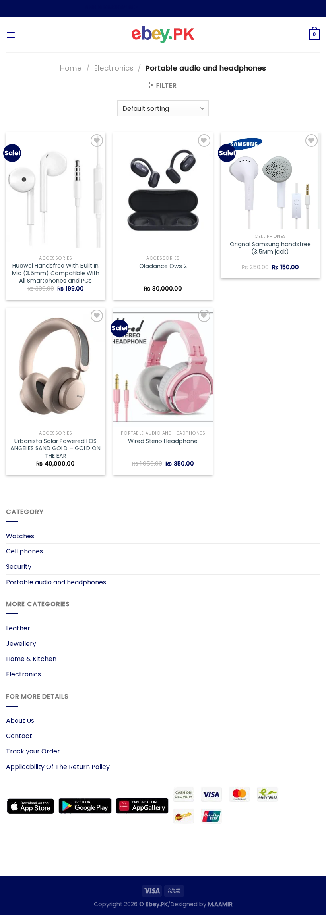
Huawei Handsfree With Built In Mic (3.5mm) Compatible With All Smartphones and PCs (55, 273)
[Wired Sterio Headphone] (163, 367)
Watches (20, 536)
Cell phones (24, 551)
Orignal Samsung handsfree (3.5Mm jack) (270, 248)
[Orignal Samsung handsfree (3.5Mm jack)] (270, 181)
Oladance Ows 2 (163, 266)
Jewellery (21, 643)
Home (71, 68)
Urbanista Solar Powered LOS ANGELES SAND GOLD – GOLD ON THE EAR (55, 448)
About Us (20, 720)
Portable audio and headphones (56, 582)
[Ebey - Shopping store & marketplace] (163, 34)
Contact (19, 735)
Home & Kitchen (31, 658)
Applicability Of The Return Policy (58, 766)
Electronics (114, 68)
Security (18, 566)
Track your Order (33, 751)
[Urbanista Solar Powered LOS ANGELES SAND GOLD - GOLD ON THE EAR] (55, 367)
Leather (18, 628)
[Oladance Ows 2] (163, 191)
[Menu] (11, 34)
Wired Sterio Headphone (163, 441)
